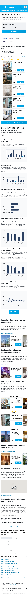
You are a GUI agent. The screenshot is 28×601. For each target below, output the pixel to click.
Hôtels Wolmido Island (6, 574)
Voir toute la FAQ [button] (14, 526)
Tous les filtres (23, 57)
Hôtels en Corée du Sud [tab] (17, 544)
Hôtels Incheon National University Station (10, 572)
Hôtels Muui (4, 576)
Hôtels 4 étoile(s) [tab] (15, 541)
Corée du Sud (11, 598)
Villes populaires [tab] (16, 553)
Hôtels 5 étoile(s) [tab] (6, 544)
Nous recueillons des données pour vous (11, 590)
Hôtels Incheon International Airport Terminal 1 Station (13, 577)
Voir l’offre (20, 70)
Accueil (6, 598)
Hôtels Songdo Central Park (7, 561)
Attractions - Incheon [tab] (6, 538)
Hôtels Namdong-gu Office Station (9, 563)
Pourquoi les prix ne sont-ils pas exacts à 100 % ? (13, 593)
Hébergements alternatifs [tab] (19, 538)
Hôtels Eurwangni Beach (6, 559)
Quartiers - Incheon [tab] (6, 553)
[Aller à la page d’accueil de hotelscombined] (9, 7)
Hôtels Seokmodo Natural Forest (8, 566)
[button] (2, 7)
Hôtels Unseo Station (6, 565)
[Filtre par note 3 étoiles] (7, 59)
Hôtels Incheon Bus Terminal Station (9, 568)
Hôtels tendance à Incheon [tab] (8, 547)
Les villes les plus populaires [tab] (8, 550)
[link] (14, 122)
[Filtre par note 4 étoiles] (11, 59)
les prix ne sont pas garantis (11, 584)
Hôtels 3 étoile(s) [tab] (6, 541)
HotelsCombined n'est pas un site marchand (12, 588)
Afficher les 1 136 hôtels (7, 333)
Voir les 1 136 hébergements (8, 451)
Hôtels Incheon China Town (7, 570)
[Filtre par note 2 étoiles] (3, 59)
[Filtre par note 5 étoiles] (18, 59)
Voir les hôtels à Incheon (7, 495)
